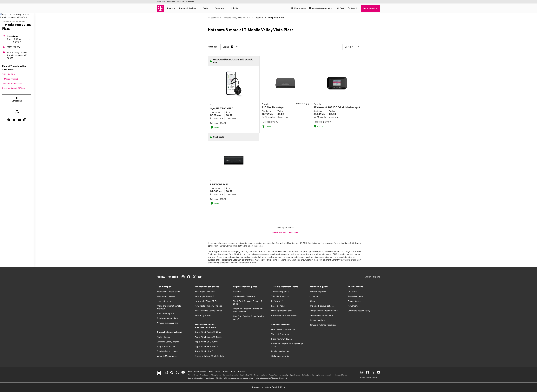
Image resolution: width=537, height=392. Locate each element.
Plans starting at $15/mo (13, 88)
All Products (257, 17)
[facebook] (8, 120)
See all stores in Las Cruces (285, 232)
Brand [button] (226, 46)
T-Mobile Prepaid (10, 79)
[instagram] (24, 120)
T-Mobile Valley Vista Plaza (235, 17)
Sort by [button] (352, 46)
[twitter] (14, 120)
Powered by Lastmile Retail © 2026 (268, 387)
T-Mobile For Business (12, 83)
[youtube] (19, 120)
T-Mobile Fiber (8, 74)
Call (17, 111)
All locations (213, 17)
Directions (17, 99)
